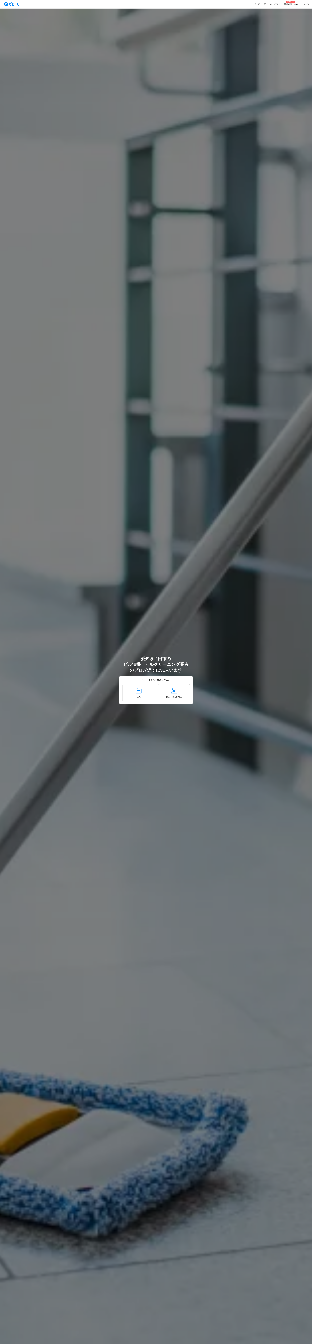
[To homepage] (11, 4)
